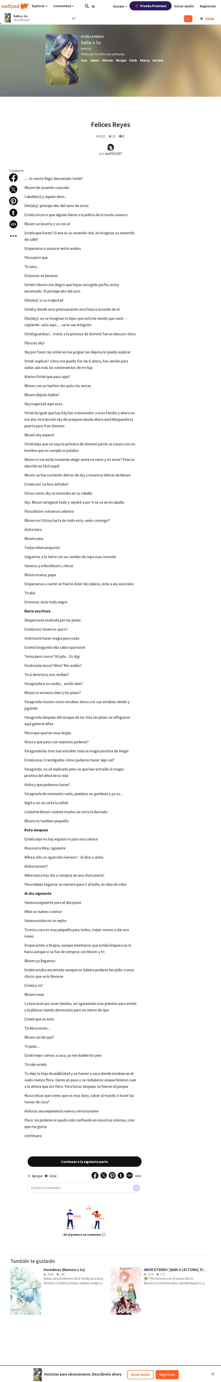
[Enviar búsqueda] (87, 6)
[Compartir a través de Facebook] (13, 177)
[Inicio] (15, 6)
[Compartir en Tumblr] (13, 212)
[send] (136, 1187)
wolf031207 (113, 153)
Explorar (38, 6)
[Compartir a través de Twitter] (13, 189)
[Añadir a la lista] (188, 18)
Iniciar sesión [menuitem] (184, 6)
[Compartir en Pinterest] (13, 201)
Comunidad (62, 6)
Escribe (119, 6)
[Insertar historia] (13, 224)
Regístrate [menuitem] (208, 6)
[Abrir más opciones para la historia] (13, 236)
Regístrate (167, 1375)
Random (86, 48)
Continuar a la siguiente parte (84, 1161)
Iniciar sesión (140, 1375)
